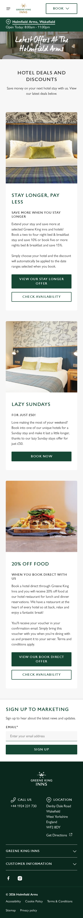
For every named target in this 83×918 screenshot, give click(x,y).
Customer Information (29, 864)
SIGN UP (41, 749)
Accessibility (13, 901)
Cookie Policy (34, 901)
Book (58, 8)
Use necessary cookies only (41, 539)
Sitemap (11, 910)
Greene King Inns (22, 851)
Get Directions (56, 835)
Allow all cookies (42, 524)
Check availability (41, 297)
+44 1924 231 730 (24, 806)
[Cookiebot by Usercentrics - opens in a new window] (59, 375)
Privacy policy (28, 910)
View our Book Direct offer (41, 659)
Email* (12, 727)
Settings (62, 510)
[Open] (8, 8)
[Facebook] (8, 878)
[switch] (71, 465)
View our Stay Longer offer (41, 281)
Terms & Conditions (59, 901)
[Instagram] (20, 878)
